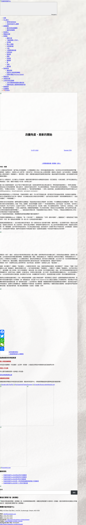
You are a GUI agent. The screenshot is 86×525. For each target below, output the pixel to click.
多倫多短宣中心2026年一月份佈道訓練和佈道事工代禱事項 (21, 481)
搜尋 (1, 489)
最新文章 (9, 38)
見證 (8, 64)
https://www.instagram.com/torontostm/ (11, 524)
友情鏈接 (6, 88)
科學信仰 (9, 52)
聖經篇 (9, 60)
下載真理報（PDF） (13, 40)
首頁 (4, 18)
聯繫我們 (6, 86)
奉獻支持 (6, 76)
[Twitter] (38, 336)
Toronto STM (67, 150)
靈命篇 (9, 66)
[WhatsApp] (38, 340)
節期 (8, 56)
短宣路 (9, 58)
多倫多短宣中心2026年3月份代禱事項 (14, 479)
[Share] (38, 349)
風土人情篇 (10, 44)
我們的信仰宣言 (11, 22)
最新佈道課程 (11, 30)
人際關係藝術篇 (11, 50)
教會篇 (9, 54)
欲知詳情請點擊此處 (6, 375)
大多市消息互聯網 (8, 80)
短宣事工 (6, 32)
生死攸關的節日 (13, 352)
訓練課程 (6, 26)
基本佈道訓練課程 (12, 28)
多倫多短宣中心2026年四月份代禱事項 (15, 477)
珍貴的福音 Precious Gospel (15, 74)
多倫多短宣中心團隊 (13, 24)
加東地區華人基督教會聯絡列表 (16, 84)
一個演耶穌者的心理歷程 (16, 354)
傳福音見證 (6, 34)
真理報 (5, 36)
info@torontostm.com (9, 514)
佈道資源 (6, 68)
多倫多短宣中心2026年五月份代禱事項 (15, 475)
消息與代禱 (6, 78)
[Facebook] (38, 332)
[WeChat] (38, 344)
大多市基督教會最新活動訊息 (15, 82)
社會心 (59, 163)
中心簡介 (6, 20)
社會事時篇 (10, 46)
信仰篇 (9, 42)
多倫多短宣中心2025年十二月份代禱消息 (15, 483)
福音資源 (9, 70)
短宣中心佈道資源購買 (13, 72)
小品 (8, 48)
